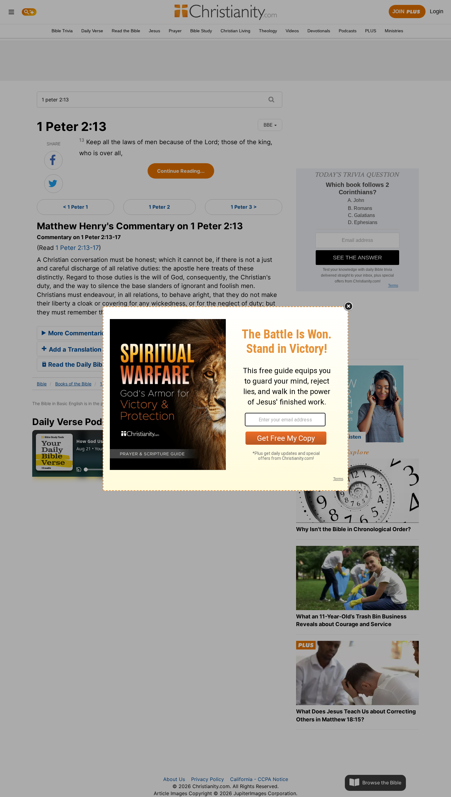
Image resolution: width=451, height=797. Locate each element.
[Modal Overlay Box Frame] (225, 398)
